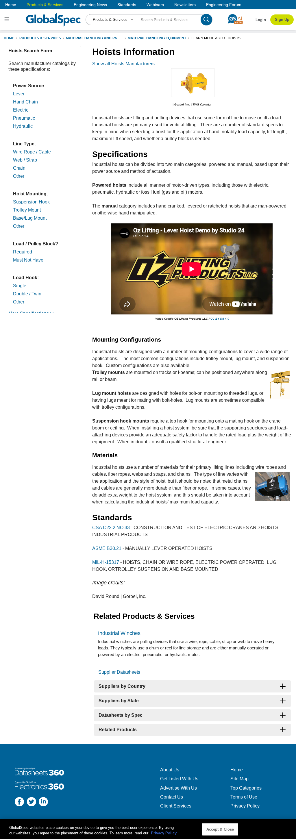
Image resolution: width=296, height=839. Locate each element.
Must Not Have (28, 260)
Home (10, 4)
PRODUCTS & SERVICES (40, 38)
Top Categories (246, 788)
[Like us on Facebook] (19, 802)
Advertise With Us (178, 788)
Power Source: (29, 85)
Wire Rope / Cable (32, 151)
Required (22, 251)
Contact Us (171, 796)
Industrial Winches (119, 633)
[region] (148, 829)
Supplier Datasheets (119, 672)
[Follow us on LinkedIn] (43, 802)
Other (18, 176)
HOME (9, 38)
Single (19, 285)
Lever (19, 93)
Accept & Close (220, 829)
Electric (20, 110)
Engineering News (90, 4)
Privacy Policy (245, 805)
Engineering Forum (223, 4)
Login (261, 20)
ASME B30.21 (106, 548)
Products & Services (45, 4)
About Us (169, 769)
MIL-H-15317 (105, 562)
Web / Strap (25, 160)
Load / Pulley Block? (35, 243)
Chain (19, 168)
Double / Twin (27, 293)
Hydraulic (23, 126)
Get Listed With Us (179, 778)
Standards (126, 4)
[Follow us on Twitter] (31, 802)
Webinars (155, 4)
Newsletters (185, 4)
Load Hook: (26, 277)
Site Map (239, 778)
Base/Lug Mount (30, 218)
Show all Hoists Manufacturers (123, 63)
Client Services (175, 805)
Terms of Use (243, 796)
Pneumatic (24, 118)
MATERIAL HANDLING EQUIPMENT (157, 38)
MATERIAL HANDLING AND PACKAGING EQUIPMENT (110, 38)
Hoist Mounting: (30, 193)
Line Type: (24, 143)
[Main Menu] (8, 19)
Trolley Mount (27, 210)
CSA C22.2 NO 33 (111, 527)
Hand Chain (25, 101)
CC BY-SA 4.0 (219, 318)
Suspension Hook (31, 201)
